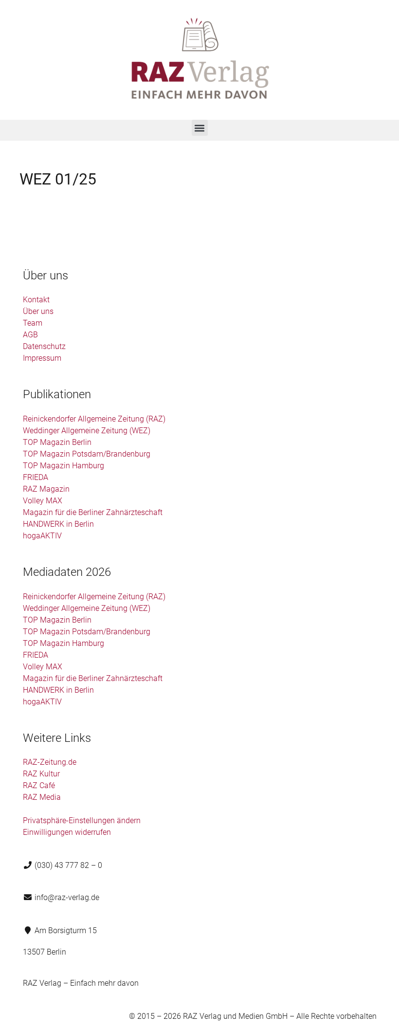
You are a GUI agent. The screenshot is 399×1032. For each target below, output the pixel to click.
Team (32, 323)
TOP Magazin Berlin (57, 442)
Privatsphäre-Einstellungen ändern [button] (82, 820)
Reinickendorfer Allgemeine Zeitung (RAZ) (94, 419)
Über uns (38, 311)
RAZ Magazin (46, 489)
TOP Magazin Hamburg (63, 465)
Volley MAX (42, 500)
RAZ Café (39, 785)
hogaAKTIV (42, 535)
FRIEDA (35, 477)
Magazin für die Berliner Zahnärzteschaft (93, 512)
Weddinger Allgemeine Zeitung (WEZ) (86, 430)
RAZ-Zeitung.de (49, 762)
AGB (30, 334)
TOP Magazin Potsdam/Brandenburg (86, 454)
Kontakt (36, 299)
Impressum (42, 358)
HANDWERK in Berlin (58, 524)
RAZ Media (42, 797)
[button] (200, 128)
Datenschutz (44, 346)
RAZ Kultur (41, 773)
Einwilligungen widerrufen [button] (67, 832)
